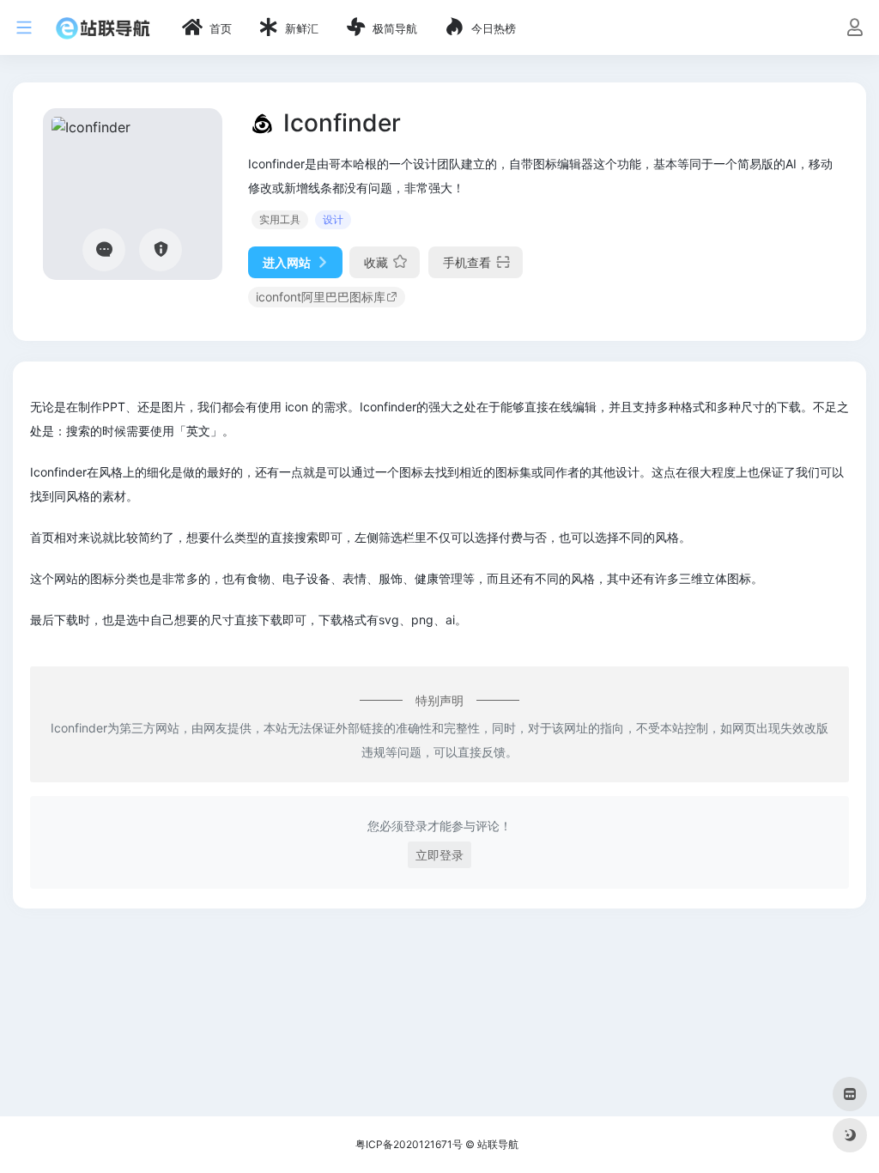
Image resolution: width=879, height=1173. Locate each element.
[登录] (854, 28)
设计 (333, 219)
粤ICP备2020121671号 (409, 1144)
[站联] (103, 27)
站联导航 (497, 1144)
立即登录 (439, 855)
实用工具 (279, 219)
